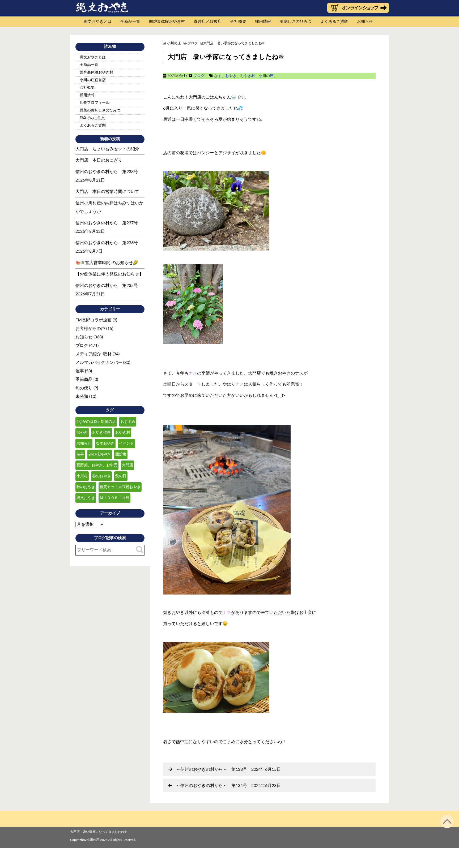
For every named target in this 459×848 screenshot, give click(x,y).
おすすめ (127, 422)
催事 (79, 371)
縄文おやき (85, 498)
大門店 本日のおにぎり (98, 160)
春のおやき (101, 476)
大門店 (127, 465)
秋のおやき (85, 487)
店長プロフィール (94, 103)
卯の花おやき (99, 454)
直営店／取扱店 (208, 22)
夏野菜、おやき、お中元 (96, 465)
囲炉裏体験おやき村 (167, 22)
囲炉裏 (120, 454)
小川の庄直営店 (93, 80)
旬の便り (83, 388)
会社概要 (238, 22)
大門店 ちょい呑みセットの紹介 (107, 149)
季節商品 (83, 379)
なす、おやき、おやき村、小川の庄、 (245, 76)
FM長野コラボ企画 (93, 320)
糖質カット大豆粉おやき (120, 487)
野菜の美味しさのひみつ (100, 110)
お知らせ (365, 22)
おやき (82, 432)
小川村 (82, 476)
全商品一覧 (130, 22)
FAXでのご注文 (92, 118)
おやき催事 (101, 432)
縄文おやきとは (98, 22)
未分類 (81, 396)
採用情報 (263, 22)
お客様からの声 (90, 328)
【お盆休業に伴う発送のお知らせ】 (109, 274)
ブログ (199, 76)
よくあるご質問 (334, 22)
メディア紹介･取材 (93, 354)
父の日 (120, 476)
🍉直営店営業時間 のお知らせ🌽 (106, 263)
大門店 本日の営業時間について (107, 192)
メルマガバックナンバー (98, 362)
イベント (126, 443)
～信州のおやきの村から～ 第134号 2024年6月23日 (228, 786)
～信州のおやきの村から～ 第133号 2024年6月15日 (228, 769)
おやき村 (122, 432)
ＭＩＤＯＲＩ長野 (114, 498)
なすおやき (105, 443)
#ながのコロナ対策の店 (96, 422)
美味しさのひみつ (296, 22)
